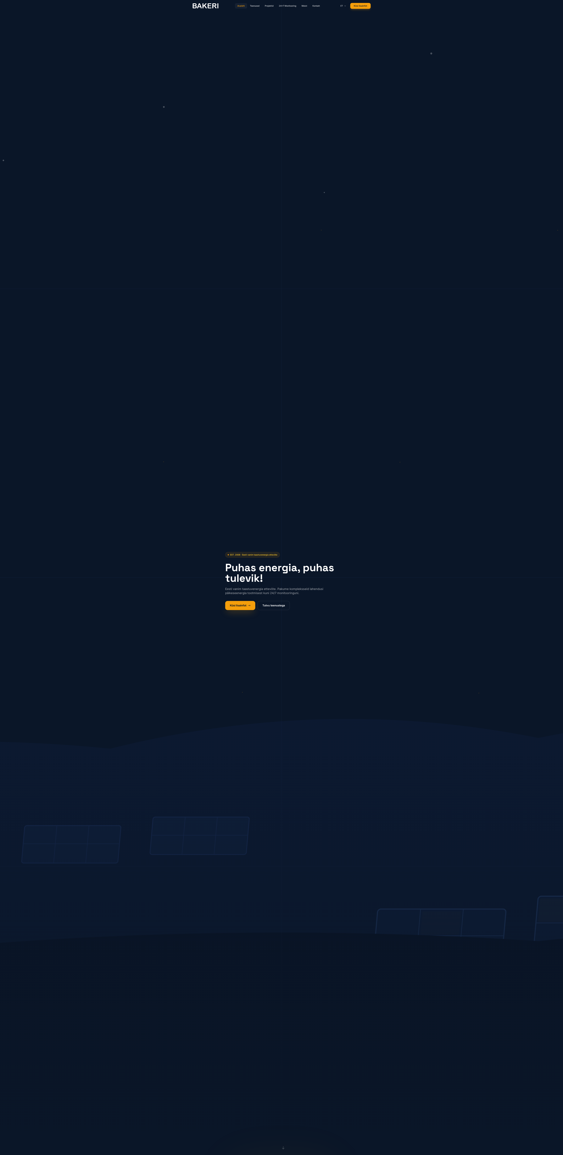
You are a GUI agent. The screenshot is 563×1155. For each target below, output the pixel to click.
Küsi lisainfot (360, 6)
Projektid (269, 6)
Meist (304, 6)
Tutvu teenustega (273, 605)
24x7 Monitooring (287, 6)
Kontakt (316, 6)
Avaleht (241, 6)
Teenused (255, 6)
